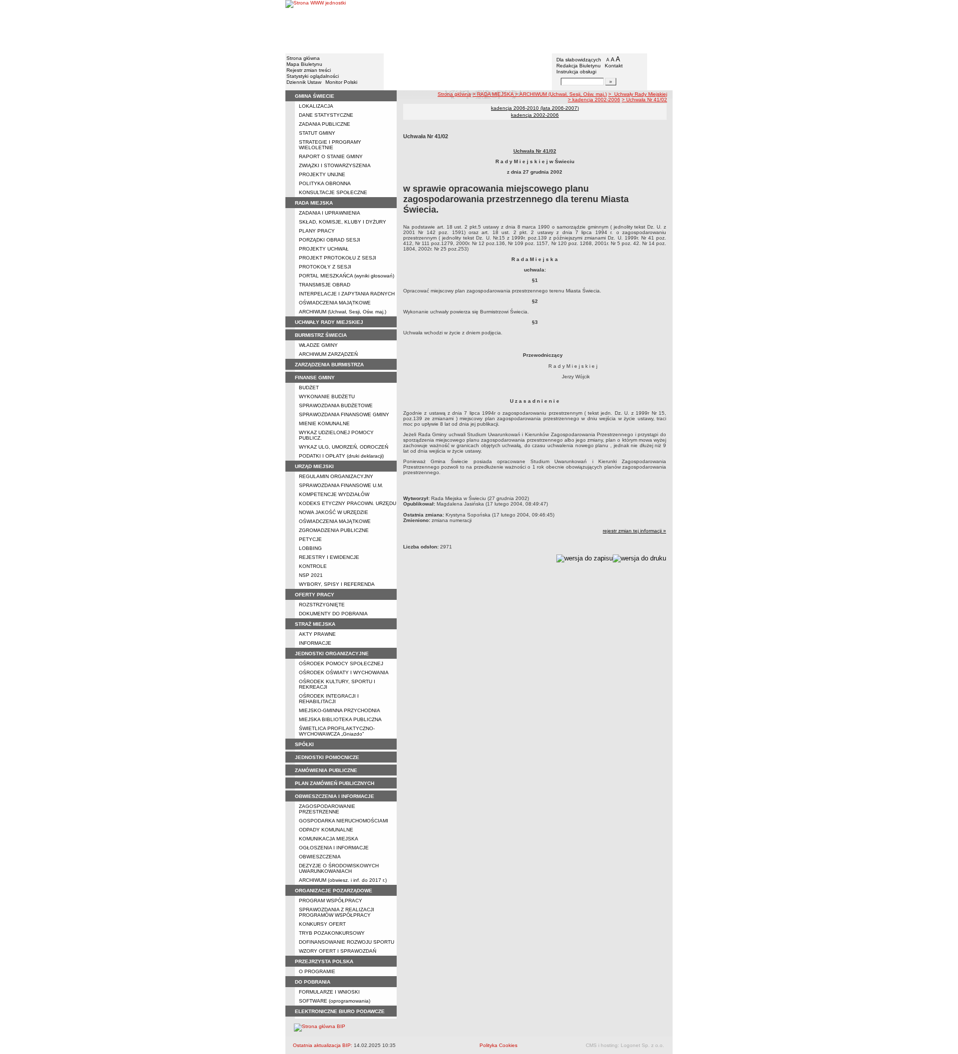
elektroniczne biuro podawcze (340, 1011)
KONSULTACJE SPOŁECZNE (333, 192)
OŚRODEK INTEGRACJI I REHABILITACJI (329, 698)
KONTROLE (313, 566)
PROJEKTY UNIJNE (322, 174)
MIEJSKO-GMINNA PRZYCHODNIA (339, 710)
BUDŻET (309, 387)
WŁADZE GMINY (318, 345)
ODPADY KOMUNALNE (326, 829)
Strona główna (303, 58)
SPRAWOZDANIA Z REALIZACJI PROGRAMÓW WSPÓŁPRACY (336, 912)
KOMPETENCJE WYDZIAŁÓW (334, 494)
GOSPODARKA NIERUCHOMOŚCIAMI (343, 820)
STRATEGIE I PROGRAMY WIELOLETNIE (330, 144)
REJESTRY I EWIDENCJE (329, 557)
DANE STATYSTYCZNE (326, 115)
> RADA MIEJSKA (494, 94)
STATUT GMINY (317, 133)
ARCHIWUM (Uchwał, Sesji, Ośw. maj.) (342, 311)
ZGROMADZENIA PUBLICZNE (334, 530)
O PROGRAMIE (317, 971)
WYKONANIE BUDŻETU (327, 396)
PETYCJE (310, 539)
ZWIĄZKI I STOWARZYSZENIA (335, 165)
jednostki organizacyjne (332, 653)
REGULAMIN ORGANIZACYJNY (336, 476)
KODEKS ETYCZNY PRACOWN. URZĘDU (347, 503)
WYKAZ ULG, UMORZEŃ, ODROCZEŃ (343, 447)
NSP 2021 (311, 575)
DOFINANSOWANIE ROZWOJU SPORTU (346, 942)
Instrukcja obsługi (576, 71)
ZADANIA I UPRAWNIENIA (329, 213)
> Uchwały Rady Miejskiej (637, 94)
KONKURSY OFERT (322, 924)
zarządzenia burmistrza (329, 364)
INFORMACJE (315, 643)
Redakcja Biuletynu (578, 65)
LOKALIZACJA (316, 106)
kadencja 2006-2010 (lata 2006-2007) (535, 108)
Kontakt (614, 65)
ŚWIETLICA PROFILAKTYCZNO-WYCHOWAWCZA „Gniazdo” (337, 731)
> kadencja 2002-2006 (594, 99)
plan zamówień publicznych (334, 783)
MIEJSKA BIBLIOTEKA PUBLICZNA (340, 719)
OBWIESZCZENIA (320, 856)
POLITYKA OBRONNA (325, 183)
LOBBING (310, 548)
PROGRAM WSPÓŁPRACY (330, 900)
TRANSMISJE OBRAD (324, 284)
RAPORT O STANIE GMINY (331, 156)
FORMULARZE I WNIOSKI (329, 992)
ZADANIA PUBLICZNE (324, 124)
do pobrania (312, 982)
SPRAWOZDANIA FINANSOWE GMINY (344, 414)
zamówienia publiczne (326, 770)
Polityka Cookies (498, 1045)
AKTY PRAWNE (317, 634)
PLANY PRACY (317, 231)
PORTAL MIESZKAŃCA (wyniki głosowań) (346, 275)
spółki (304, 744)
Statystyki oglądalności (312, 76)
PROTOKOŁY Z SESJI (325, 266)
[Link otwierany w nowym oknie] (315, 26)
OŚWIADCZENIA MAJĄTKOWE (335, 302)
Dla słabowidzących (578, 59)
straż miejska (315, 624)
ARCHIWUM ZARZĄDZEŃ (328, 354)
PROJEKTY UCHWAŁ (324, 249)
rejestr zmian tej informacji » (634, 530)
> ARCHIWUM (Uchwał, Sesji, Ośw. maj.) (561, 94)
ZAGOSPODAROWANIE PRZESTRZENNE (327, 808)
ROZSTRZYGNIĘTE (322, 604)
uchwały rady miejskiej (329, 322)
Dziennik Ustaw (303, 82)
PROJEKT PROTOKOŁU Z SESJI (337, 258)
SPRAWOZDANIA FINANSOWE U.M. (341, 485)
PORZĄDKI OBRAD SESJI (329, 240)
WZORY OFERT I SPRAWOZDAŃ (337, 951)
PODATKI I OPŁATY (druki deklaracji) (341, 456)
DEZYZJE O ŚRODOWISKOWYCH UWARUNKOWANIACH (339, 868)
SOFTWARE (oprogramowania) (334, 1001)
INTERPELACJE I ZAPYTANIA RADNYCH (347, 293)
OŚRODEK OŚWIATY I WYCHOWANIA (344, 672)
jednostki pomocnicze (327, 757)
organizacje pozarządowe (333, 890)
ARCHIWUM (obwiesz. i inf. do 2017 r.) (343, 880)
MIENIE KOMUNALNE (324, 423)
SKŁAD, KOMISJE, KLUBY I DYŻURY (342, 222)
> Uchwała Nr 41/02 (644, 99)
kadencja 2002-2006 (535, 115)
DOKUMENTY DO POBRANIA (333, 613)
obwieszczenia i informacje (334, 796)
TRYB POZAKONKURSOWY (332, 933)
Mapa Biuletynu (304, 64)
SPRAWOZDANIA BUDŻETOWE (336, 405)
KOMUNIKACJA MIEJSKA (328, 838)
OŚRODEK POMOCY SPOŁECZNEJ (341, 663)
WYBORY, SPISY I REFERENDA (337, 584)
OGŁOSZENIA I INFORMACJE (334, 847)
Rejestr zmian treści (308, 70)
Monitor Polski (341, 82)
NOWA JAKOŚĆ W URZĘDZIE (333, 512)
